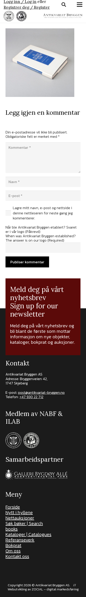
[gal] (37, 474)
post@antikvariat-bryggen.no (41, 392)
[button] (64, 4)
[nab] (21, 16)
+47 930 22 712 (31, 397)
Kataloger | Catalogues (28, 534)
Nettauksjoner (20, 517)
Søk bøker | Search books (24, 526)
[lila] (9, 16)
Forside (13, 507)
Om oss (13, 550)
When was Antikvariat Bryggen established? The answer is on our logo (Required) (41, 238)
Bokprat (13, 545)
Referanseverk (20, 539)
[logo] (63, 16)
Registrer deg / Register (27, 7)
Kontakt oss (17, 556)
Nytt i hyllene (19, 512)
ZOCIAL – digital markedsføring (55, 589)
